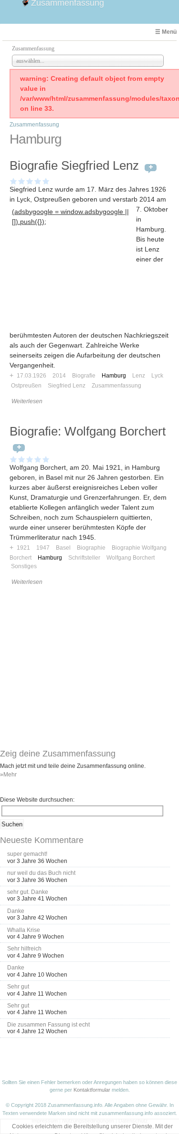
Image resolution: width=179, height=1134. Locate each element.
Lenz (138, 375)
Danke (15, 911)
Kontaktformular (92, 1090)
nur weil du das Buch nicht (41, 873)
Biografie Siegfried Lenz (74, 165)
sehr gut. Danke (27, 892)
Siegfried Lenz (66, 385)
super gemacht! (27, 854)
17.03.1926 (31, 375)
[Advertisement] (73, 287)
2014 (59, 375)
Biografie (83, 375)
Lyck (157, 375)
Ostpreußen (26, 385)
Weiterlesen (26, 401)
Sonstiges (24, 566)
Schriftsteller (84, 557)
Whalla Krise (23, 930)
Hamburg (114, 375)
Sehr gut (18, 986)
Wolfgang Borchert (130, 557)
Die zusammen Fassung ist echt (48, 1024)
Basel (63, 547)
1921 (23, 547)
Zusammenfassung (34, 124)
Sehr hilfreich (24, 948)
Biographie (91, 547)
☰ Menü (166, 32)
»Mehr (8, 774)
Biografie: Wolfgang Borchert (88, 431)
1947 (43, 547)
